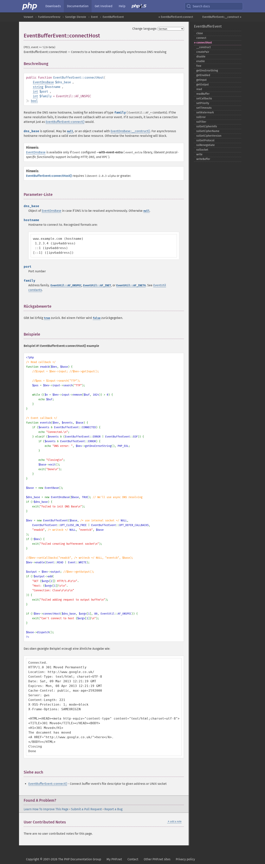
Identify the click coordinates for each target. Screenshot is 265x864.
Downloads (53, 6)
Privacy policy (185, 859)
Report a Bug (113, 809)
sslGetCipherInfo (206, 126)
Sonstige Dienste (75, 17)
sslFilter (201, 121)
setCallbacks (204, 98)
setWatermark (205, 112)
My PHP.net (114, 859)
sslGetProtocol (205, 140)
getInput (201, 80)
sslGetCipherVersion (208, 135)
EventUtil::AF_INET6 (131, 285)
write (199, 154)
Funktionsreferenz (49, 17)
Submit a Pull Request (86, 809)
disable (200, 56)
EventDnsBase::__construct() (130, 131)
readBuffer (203, 94)
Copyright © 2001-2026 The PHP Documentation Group (63, 859)
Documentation (77, 6)
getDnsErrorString (207, 70)
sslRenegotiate (205, 145)
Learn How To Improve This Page (46, 809)
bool (34, 101)
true (47, 318)
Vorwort (28, 17)
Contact (132, 859)
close (199, 33)
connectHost (204, 42)
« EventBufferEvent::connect (175, 17)
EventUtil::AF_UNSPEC (65, 285)
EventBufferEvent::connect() (65, 122)
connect (201, 38)
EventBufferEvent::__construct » (221, 17)
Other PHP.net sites (157, 859)
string (38, 87)
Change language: (144, 28)
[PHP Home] (30, 6)
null (70, 131)
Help (122, 6)
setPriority (202, 103)
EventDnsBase (43, 82)
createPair (202, 52)
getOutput (202, 84)
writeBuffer (203, 159)
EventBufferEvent (113, 17)
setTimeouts (204, 107)
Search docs (201, 6)
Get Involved (104, 6)
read (199, 89)
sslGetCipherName (207, 131)
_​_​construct (203, 47)
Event (94, 17)
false (96, 318)
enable (200, 61)
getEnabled (203, 75)
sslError (201, 117)
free (198, 66)
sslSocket (202, 149)
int (35, 91)
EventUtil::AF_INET (97, 285)
